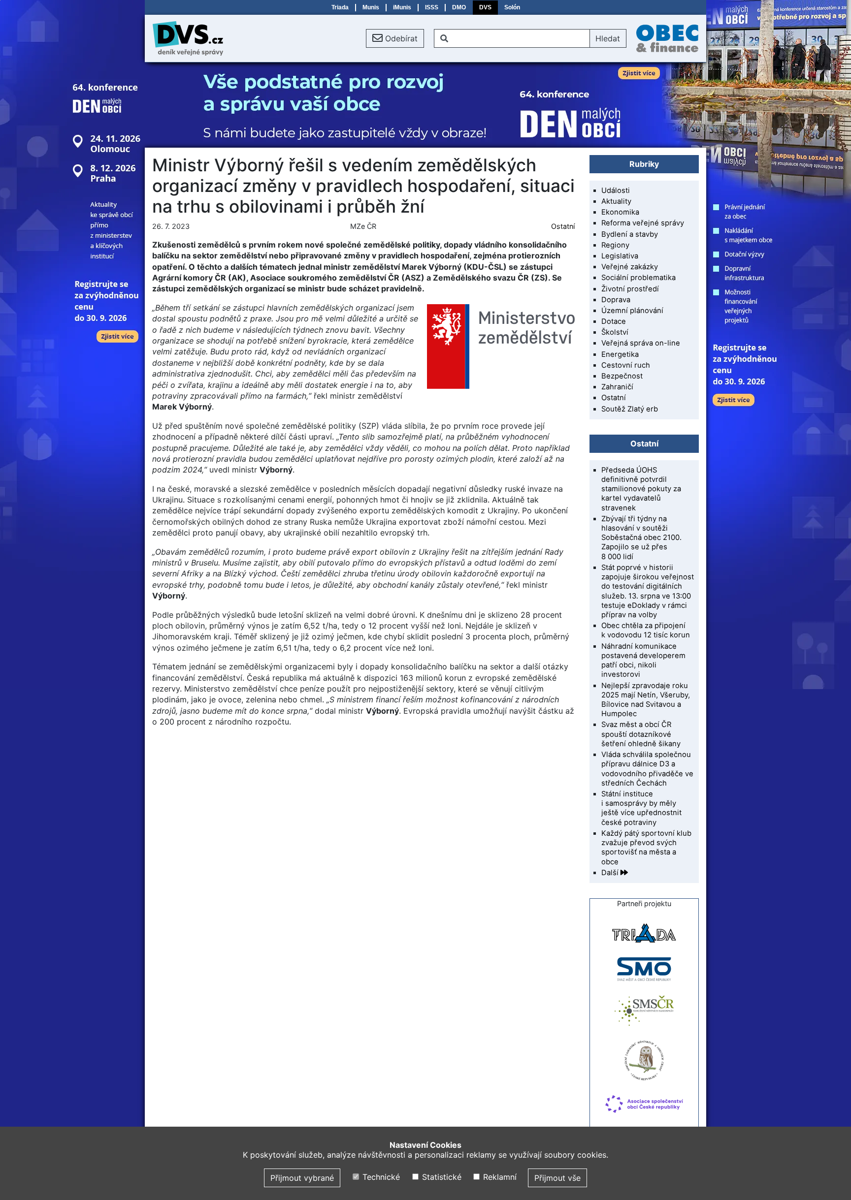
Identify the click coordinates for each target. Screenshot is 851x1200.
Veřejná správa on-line (640, 343)
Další (611, 872)
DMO (459, 7)
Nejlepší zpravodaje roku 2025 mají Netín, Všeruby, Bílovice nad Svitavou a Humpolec (645, 700)
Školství (614, 332)
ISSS (431, 7)
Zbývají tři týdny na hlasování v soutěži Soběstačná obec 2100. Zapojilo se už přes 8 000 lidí (641, 537)
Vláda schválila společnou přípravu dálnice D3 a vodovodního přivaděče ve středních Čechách (647, 769)
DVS (485, 7)
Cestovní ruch (625, 365)
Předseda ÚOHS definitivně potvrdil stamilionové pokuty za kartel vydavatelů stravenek (641, 489)
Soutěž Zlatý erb (629, 409)
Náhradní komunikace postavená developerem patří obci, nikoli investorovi (643, 660)
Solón (512, 7)
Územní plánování (632, 310)
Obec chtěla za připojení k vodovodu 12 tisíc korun (645, 630)
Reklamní (499, 1177)
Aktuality (616, 201)
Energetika (620, 354)
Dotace (613, 321)
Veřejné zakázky (629, 266)
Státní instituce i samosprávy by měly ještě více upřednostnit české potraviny (641, 808)
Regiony (615, 245)
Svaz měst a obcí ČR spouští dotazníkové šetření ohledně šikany (641, 734)
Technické (380, 1177)
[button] (395, 38)
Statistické (440, 1177)
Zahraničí (617, 386)
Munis (370, 7)
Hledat (607, 38)
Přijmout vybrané (302, 1178)
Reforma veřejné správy (642, 223)
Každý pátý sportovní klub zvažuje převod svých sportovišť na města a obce (646, 847)
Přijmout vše (557, 1178)
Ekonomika (620, 212)
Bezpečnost (622, 376)
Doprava (615, 299)
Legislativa (619, 256)
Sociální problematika (638, 277)
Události (615, 190)
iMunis (402, 7)
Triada (340, 7)
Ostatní (563, 226)
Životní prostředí (630, 288)
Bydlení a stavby (629, 234)
